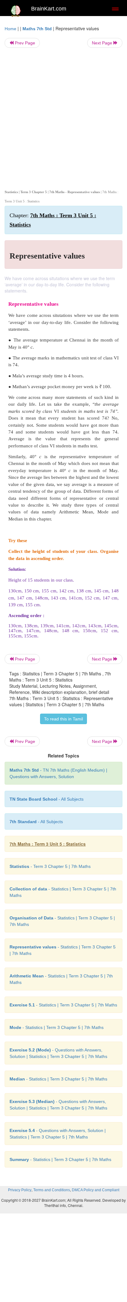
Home (10, 28)
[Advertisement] (63, 117)
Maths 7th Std (37, 28)
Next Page (102, 42)
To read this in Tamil (63, 718)
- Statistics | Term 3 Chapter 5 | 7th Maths (63, 1004)
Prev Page (24, 42)
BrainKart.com (48, 9)
